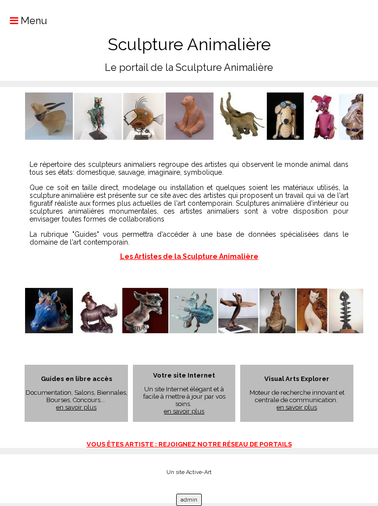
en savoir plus (76, 407)
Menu (32, 21)
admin (189, 500)
